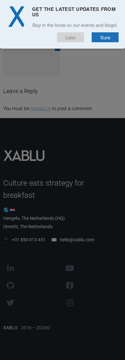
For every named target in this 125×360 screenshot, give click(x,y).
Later (70, 37)
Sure (105, 37)
